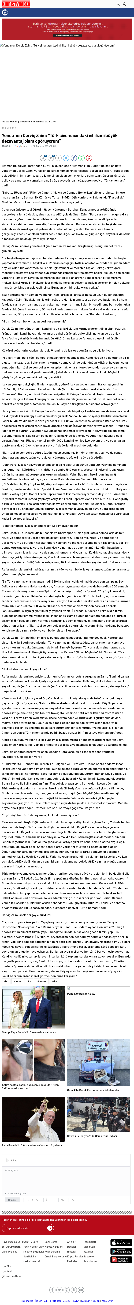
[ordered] (47, 1200)
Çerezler (67, 1301)
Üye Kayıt (7, 1271)
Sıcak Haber (90, 1261)
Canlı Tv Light (9, 1251)
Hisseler (71, 1251)
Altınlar (71, 1241)
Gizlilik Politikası (52, 1301)
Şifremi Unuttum (11, 1276)
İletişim (38, 1301)
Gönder (12, 1199)
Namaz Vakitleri (53, 1246)
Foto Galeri (90, 1241)
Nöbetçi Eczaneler (33, 1251)
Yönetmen (41, 981)
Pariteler (72, 1261)
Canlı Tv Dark (30, 1241)
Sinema (17, 981)
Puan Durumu (52, 1251)
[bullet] (52, 1200)
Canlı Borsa (51, 1241)
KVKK (76, 1301)
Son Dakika (29, 1256)
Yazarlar (88, 1251)
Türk (29, 981)
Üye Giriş (7, 1266)
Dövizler (71, 1246)
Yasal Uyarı (107, 1301)
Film (6, 981)
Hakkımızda (27, 1301)
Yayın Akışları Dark (33, 1246)
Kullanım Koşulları (90, 1301)
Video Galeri (90, 1246)
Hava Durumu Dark (12, 1241)
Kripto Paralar (75, 1256)
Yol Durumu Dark (11, 1246)
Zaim (54, 981)
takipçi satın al (31, 1261)
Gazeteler (89, 1256)
